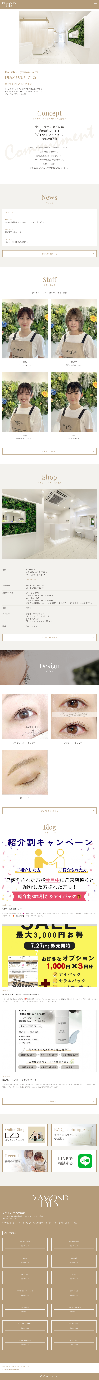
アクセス (28, 1223)
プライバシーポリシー (23, 1366)
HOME (4, 1223)
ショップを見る (74, 1344)
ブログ (61, 1223)
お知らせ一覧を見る (68, 254)
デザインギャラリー (46, 1223)
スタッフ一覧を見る (68, 451)
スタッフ (36, 1223)
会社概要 (13, 1366)
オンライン (68, 1223)
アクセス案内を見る (68, 638)
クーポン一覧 (19, 1223)
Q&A (56, 1223)
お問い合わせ (6, 1366)
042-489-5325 (31, 580)
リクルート (77, 1223)
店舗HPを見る (25, 1246)
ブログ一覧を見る (69, 1101)
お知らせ (11, 1223)
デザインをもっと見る (68, 811)
